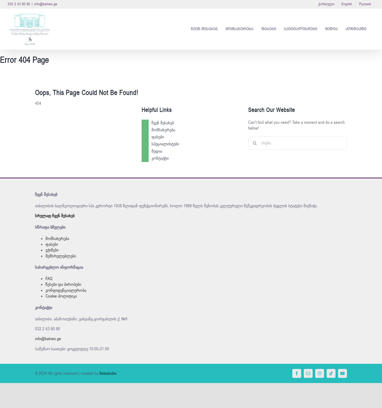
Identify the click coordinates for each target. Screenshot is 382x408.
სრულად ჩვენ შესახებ (55, 216)
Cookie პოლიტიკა (61, 296)
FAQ (48, 279)
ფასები (158, 137)
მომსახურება (163, 130)
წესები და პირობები (63, 284)
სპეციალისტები (165, 144)
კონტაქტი (160, 158)
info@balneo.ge (45, 4)
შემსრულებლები (60, 256)
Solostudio (107, 373)
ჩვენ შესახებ (163, 123)
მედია (157, 151)
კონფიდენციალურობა (65, 290)
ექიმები (51, 250)
